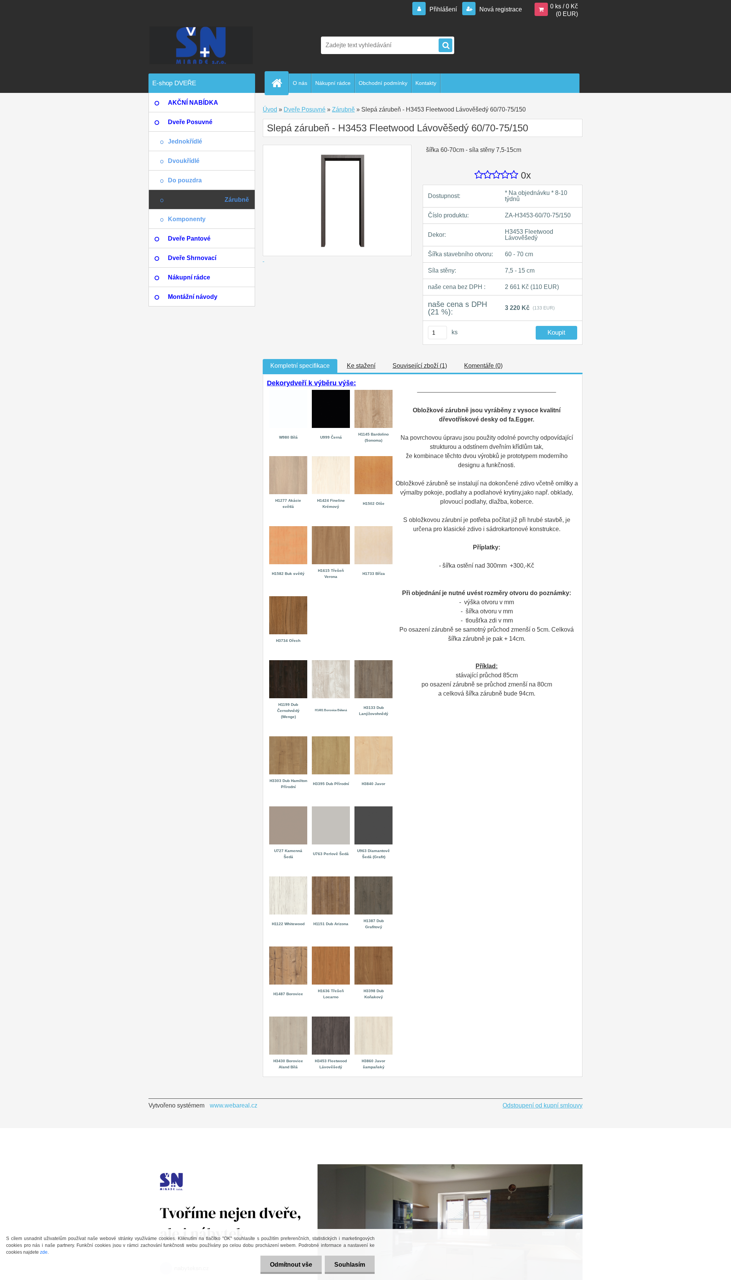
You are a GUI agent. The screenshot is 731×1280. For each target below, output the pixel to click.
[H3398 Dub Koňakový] (373, 949)
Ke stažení (361, 365)
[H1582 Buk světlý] (288, 529)
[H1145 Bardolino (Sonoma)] (373, 392)
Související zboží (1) (420, 365)
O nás (300, 83)
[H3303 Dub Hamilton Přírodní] (288, 739)
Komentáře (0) (483, 365)
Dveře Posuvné (305, 109)
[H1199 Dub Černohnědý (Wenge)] (288, 663)
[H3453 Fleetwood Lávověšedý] (331, 1019)
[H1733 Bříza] (373, 529)
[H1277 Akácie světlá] (288, 459)
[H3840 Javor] (373, 739)
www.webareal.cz (233, 1105)
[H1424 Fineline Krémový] (331, 459)
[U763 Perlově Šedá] (331, 809)
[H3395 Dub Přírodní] (331, 739)
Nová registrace (500, 9)
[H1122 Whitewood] (288, 879)
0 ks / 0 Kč (564, 6)
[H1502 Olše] (373, 459)
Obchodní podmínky (383, 83)
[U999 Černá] (331, 392)
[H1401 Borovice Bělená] (331, 663)
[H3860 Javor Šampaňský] (373, 1019)
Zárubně (343, 109)
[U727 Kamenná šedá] (288, 809)
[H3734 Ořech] (288, 599)
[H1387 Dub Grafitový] (373, 879)
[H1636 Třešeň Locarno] (331, 949)
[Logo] (200, 45)
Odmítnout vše (291, 1264)
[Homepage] (280, 83)
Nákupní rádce (333, 83)
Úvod (270, 109)
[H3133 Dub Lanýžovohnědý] (373, 663)
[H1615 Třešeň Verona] (331, 529)
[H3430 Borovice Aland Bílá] (288, 1019)
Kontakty (425, 83)
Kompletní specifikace (300, 365)
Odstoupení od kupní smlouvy (543, 1105)
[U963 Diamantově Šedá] (373, 809)
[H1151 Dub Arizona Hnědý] (331, 879)
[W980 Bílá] (288, 391)
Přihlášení (443, 9)
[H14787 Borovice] (288, 949)
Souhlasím (349, 1264)
